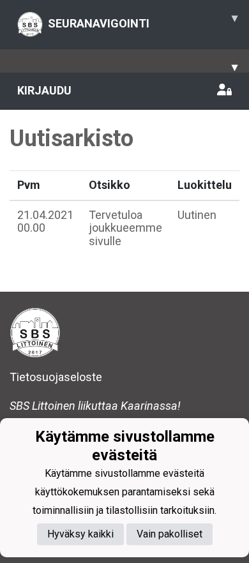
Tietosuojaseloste (56, 377)
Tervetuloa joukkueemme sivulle (125, 228)
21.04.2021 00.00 (45, 221)
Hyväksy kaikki (80, 534)
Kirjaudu (44, 90)
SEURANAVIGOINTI (143, 20)
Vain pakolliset (169, 534)
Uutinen (196, 214)
